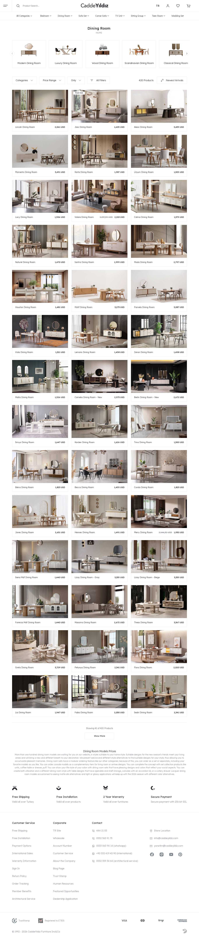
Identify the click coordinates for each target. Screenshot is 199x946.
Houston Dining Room (25, 307)
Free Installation (66, 797)
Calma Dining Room (143, 217)
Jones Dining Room (24, 532)
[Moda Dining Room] (159, 241)
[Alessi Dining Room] (159, 106)
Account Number (62, 845)
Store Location (162, 830)
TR (157, 5)
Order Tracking (20, 883)
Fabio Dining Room (84, 712)
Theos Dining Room (143, 622)
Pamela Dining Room (144, 307)
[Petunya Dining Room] (99, 646)
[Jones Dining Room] (40, 511)
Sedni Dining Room (143, 712)
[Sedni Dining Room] (159, 691)
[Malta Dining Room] (40, 376)
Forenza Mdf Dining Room (27, 622)
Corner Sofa (101, 16)
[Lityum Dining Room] (159, 151)
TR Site (57, 830)
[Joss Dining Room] (99, 106)
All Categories (23, 16)
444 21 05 (101, 830)
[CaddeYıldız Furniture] (94, 5)
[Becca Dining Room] (99, 466)
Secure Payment (161, 797)
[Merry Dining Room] (159, 511)
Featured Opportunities (66, 891)
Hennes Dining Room (85, 532)
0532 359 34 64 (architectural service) (117, 860)
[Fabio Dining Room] (99, 691)
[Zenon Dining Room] (159, 331)
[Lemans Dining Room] (99, 331)
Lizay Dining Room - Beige (147, 577)
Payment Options (21, 845)
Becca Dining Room (84, 487)
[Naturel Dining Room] (40, 241)
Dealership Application (65, 898)
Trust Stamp (60, 876)
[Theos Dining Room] (159, 601)
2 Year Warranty (113, 797)
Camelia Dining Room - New (88, 397)
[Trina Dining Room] (159, 421)
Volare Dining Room (84, 217)
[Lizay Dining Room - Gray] (99, 556)
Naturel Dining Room (25, 262)
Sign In (16, 868)
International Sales (22, 853)
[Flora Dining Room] (159, 646)
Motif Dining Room (83, 307)
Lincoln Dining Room (25, 127)
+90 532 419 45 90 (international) (114, 853)
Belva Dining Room (24, 487)
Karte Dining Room (84, 172)
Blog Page (58, 868)
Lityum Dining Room (144, 172)
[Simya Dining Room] (40, 421)
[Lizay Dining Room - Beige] (159, 556)
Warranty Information (24, 860)
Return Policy (19, 876)
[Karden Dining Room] (99, 421)
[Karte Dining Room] (99, 151)
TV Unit (118, 16)
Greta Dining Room (24, 667)
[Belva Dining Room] (40, 466)
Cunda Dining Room (143, 487)
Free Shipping (20, 797)
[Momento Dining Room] (40, 151)
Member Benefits (21, 891)
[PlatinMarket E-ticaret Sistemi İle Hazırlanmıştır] (185, 931)
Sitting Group (137, 16)
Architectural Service (23, 898)
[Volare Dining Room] (99, 196)
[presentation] (12, 53)
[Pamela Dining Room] (159, 286)
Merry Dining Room (143, 532)
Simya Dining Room (24, 442)
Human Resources (63, 883)
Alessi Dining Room (143, 127)
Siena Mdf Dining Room (26, 577)
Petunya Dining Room (85, 667)
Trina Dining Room (143, 442)
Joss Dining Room (83, 127)
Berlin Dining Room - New (146, 397)
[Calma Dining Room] (159, 196)
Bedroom (44, 16)
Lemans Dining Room (85, 352)
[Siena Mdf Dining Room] (40, 556)
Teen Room (157, 16)
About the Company (64, 860)
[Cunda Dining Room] (159, 466)
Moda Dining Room (143, 262)
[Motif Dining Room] (99, 286)
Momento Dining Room (26, 172)
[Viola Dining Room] (40, 331)
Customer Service (63, 853)
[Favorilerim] (178, 5)
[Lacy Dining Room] (40, 196)
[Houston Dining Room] (40, 286)
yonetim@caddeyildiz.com (168, 845)
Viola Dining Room (24, 352)
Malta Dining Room (24, 397)
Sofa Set (83, 16)
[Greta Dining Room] (40, 646)
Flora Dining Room (143, 667)
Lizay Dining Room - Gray (87, 577)
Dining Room (64, 16)
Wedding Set (177, 16)
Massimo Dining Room (85, 622)
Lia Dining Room (23, 712)
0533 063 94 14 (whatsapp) (111, 845)
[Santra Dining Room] (99, 241)
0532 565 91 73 (104, 838)
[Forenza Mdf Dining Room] (40, 601)
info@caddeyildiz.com (166, 838)
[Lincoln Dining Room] (40, 106)
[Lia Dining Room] (40, 691)
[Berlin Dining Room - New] (159, 376)
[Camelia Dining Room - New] (99, 376)
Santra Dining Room (84, 262)
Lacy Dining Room (24, 217)
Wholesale (58, 838)
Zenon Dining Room (143, 352)
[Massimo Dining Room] (99, 601)
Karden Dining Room (85, 442)
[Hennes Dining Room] (99, 511)
